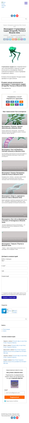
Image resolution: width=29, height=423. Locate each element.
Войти (4, 331)
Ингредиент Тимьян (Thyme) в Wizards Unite (13, 244)
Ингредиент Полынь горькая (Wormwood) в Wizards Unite (12, 127)
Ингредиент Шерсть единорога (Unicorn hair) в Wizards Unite (13, 196)
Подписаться (14, 397)
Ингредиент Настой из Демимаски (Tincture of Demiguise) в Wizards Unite (14, 220)
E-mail (4, 266)
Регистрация (6, 329)
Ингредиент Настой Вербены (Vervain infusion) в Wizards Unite (13, 150)
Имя (3, 260)
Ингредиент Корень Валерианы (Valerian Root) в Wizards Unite (13, 173)
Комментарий (5, 276)
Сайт (3, 271)
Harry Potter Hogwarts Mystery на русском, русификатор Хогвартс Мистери (14, 351)
